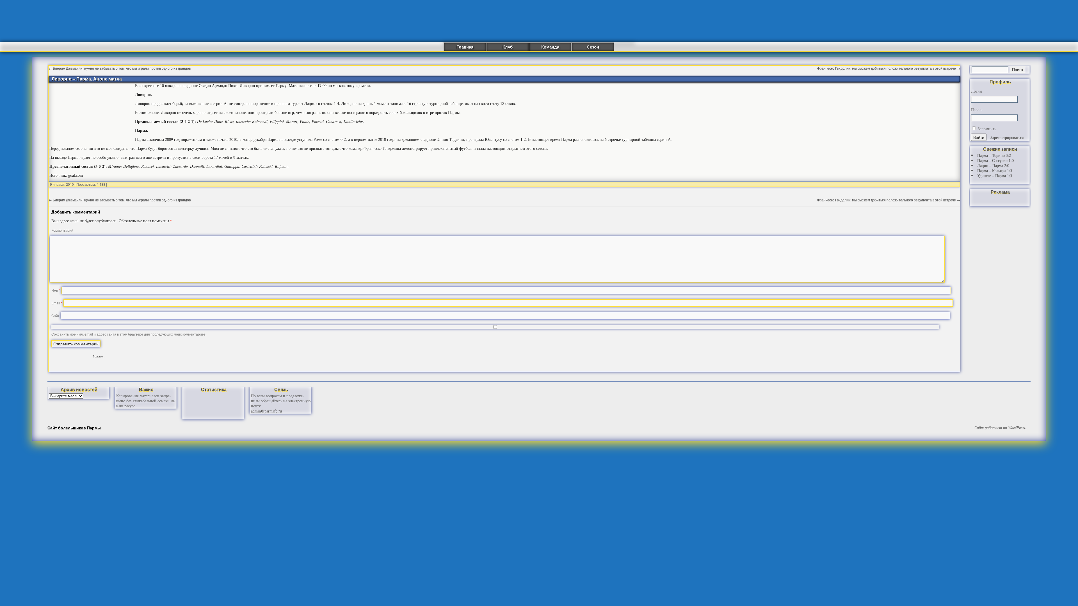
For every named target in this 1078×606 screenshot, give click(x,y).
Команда (550, 47)
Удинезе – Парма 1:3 (994, 175)
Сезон (593, 47)
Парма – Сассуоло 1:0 (995, 160)
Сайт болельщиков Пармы (74, 427)
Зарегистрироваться (1007, 137)
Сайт (55, 315)
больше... (99, 355)
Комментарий (62, 230)
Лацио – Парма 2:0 (993, 165)
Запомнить (986, 128)
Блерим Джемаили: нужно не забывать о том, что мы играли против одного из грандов (120, 68)
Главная (465, 47)
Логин (976, 91)
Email (56, 302)
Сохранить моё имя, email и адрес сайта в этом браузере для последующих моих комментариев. (128, 334)
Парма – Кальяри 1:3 (994, 170)
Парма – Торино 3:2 (994, 155)
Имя (55, 290)
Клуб (508, 47)
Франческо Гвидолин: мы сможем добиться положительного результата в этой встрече (888, 68)
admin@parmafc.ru (266, 411)
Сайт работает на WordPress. (1000, 427)
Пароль (977, 109)
